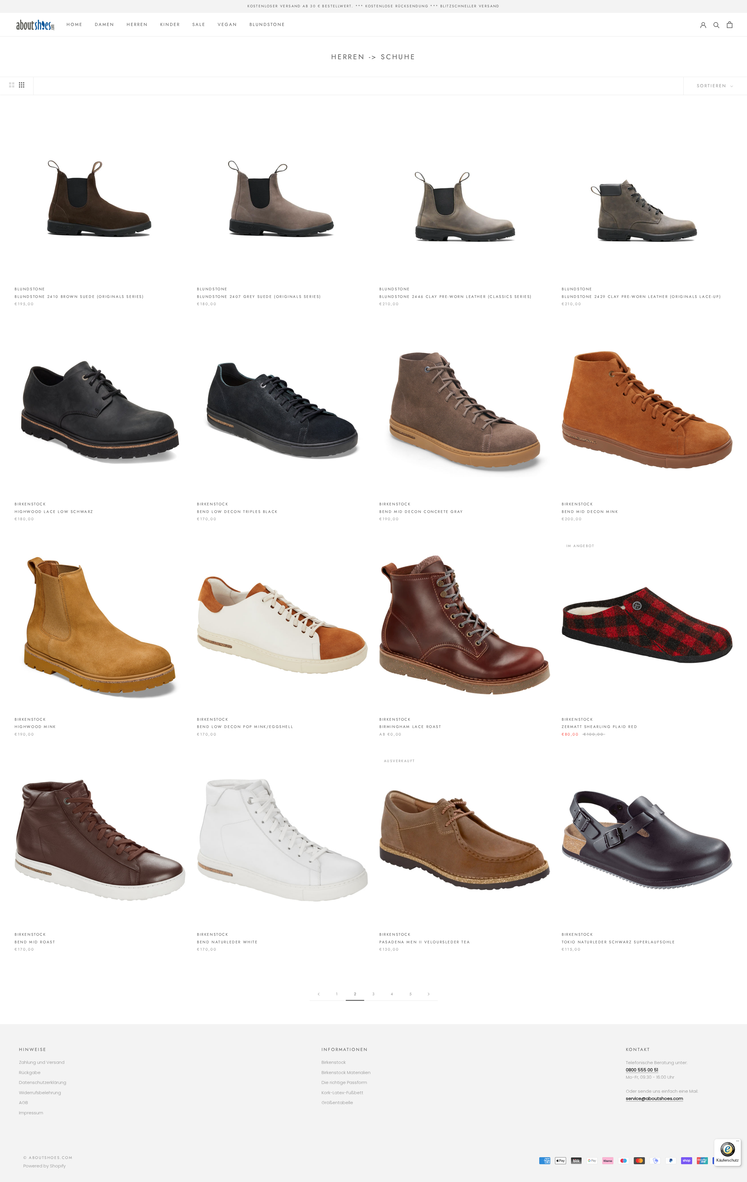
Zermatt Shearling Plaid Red (599, 726)
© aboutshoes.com (48, 1157)
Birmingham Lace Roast (410, 726)
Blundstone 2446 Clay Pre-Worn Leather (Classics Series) (455, 296)
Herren (137, 24)
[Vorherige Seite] (319, 994)
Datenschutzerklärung (42, 1082)
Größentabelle (337, 1102)
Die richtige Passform (344, 1082)
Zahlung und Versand (41, 1062)
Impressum (31, 1113)
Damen (104, 24)
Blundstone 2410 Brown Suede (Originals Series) (79, 296)
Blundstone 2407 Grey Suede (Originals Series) (259, 296)
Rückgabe (30, 1072)
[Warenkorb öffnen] (729, 24)
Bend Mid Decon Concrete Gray (421, 511)
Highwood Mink (35, 726)
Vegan (227, 24)
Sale (198, 24)
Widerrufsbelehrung (40, 1093)
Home (75, 24)
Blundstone (267, 24)
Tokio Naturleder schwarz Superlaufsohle (618, 942)
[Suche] (716, 25)
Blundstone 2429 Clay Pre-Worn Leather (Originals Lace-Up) (641, 296)
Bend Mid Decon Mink (590, 511)
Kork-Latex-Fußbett (342, 1093)
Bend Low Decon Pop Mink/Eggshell (245, 726)
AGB (23, 1102)
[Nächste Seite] (429, 994)
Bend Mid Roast (35, 942)
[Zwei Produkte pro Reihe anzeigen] (11, 85)
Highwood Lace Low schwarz (54, 511)
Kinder (170, 24)
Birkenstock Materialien (346, 1072)
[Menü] (737, 1142)
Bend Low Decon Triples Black (237, 511)
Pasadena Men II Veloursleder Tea (424, 942)
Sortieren (713, 86)
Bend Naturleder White (227, 942)
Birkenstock (334, 1062)
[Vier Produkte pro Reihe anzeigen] (21, 85)
